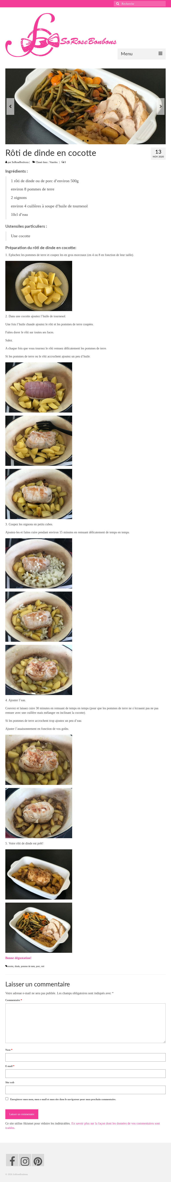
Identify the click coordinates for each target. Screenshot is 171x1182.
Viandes (53, 162)
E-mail (9, 1066)
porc (38, 966)
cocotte (10, 966)
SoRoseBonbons (20, 162)
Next (161, 106)
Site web (9, 1082)
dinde (17, 966)
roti (42, 966)
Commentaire (13, 1000)
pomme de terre (28, 966)
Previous (10, 106)
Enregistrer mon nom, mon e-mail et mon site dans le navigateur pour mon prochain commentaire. (63, 1099)
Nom (8, 1049)
